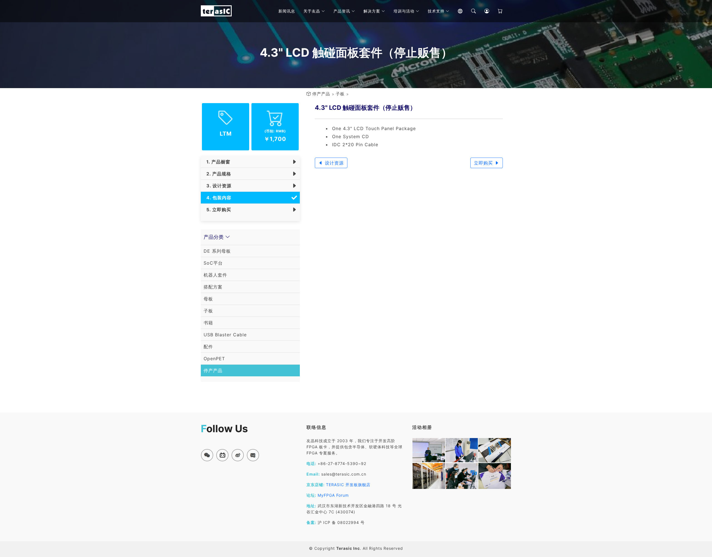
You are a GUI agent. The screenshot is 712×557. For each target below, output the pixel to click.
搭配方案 (213, 287)
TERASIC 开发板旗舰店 (348, 484)
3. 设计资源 (217, 185)
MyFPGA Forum (333, 495)
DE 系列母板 (217, 251)
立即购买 (484, 163)
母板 (208, 299)
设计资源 (333, 163)
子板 (340, 93)
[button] (207, 455)
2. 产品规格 (217, 173)
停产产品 (321, 93)
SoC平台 (213, 263)
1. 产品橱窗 (217, 162)
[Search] (469, 11)
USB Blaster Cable (225, 334)
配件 (208, 346)
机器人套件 (215, 275)
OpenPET (214, 358)
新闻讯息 (286, 11)
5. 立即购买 (217, 209)
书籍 (208, 322)
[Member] (483, 11)
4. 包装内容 (217, 197)
